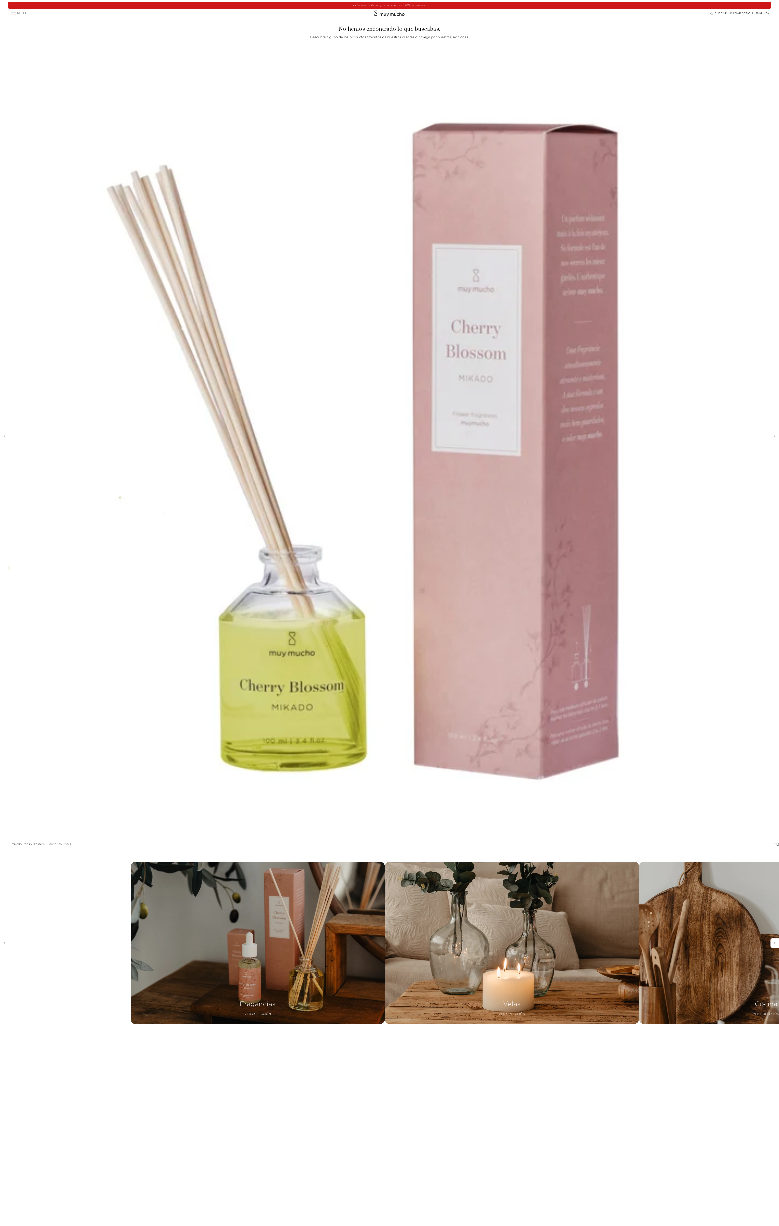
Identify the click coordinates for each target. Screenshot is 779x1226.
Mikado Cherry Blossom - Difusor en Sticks (41, 844)
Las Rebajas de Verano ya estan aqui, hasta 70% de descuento (389, 5)
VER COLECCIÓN (257, 1014)
